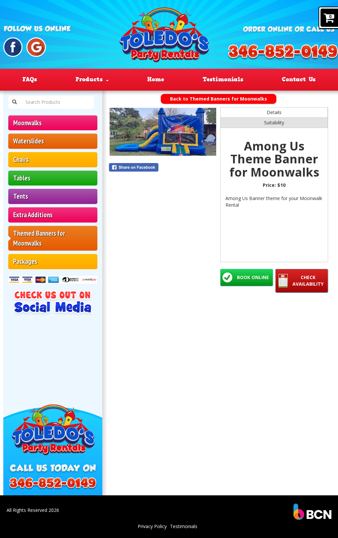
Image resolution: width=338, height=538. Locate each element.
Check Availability (307, 280)
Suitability (274, 122)
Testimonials (223, 79)
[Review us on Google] (36, 47)
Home (155, 79)
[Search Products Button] (14, 102)
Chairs (21, 159)
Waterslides (28, 141)
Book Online (253, 277)
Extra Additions (32, 214)
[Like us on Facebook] (13, 47)
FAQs (29, 79)
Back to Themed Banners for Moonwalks (218, 99)
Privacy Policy (152, 526)
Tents (20, 196)
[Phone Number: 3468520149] (52, 483)
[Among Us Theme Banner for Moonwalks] (163, 131)
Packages (25, 261)
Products (90, 79)
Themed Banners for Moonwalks (39, 238)
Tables (21, 178)
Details (274, 112)
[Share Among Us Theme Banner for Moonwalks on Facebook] (163, 167)
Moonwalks (27, 122)
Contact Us (299, 79)
